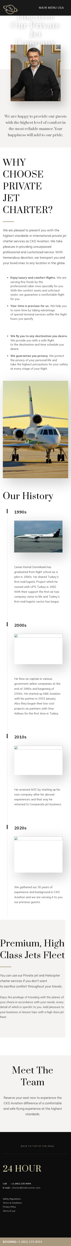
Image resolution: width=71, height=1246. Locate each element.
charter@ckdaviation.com (26, 1187)
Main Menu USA (52, 7)
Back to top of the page (37, 1146)
